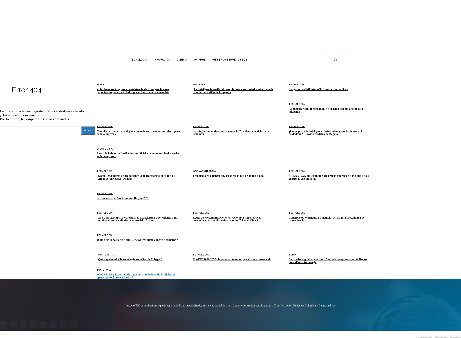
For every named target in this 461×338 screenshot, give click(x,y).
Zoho (292, 254)
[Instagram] (299, 28)
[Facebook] (294, 28)
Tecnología (105, 193)
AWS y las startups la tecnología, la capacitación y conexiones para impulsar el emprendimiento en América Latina (137, 219)
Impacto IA (104, 269)
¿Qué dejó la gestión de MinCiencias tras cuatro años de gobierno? (137, 239)
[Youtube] (313, 28)
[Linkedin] (308, 28)
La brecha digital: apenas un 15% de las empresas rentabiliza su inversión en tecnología (328, 261)
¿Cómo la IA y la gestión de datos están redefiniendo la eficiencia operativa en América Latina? (136, 276)
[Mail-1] (323, 28)
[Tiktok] (318, 28)
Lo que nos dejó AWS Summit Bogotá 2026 (123, 198)
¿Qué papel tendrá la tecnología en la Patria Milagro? (129, 259)
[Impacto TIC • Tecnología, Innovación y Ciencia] (157, 108)
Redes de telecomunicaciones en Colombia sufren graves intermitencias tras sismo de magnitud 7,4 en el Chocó (227, 219)
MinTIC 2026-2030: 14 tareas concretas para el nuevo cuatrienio (232, 259)
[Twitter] (304, 28)
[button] (335, 60)
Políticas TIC (106, 254)
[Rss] (328, 28)
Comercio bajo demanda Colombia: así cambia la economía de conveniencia (326, 219)
